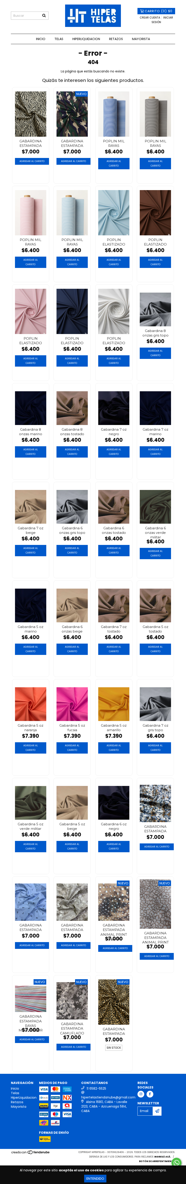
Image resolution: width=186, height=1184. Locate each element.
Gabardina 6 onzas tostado (114, 530)
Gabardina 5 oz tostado (155, 629)
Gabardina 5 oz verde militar (30, 826)
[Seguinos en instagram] (140, 1094)
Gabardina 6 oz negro (114, 826)
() (158, 11)
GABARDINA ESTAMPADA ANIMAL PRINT (155, 937)
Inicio (40, 39)
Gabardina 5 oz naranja (30, 727)
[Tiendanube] (31, 1153)
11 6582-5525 (96, 1088)
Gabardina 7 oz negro (114, 431)
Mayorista (141, 39)
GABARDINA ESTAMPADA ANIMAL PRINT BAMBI (113, 929)
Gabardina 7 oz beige (30, 530)
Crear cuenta (150, 17)
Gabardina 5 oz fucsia (72, 727)
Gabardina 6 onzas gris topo (72, 530)
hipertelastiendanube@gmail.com (108, 1097)
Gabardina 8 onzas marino (30, 431)
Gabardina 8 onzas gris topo (155, 333)
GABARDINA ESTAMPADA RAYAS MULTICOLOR (31, 1020)
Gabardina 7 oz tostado (114, 629)
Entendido (95, 1178)
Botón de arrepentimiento (157, 1161)
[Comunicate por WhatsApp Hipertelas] (176, 1163)
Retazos (116, 39)
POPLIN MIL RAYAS (114, 143)
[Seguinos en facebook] (150, 1094)
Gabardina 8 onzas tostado (72, 431)
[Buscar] (44, 16)
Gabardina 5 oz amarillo (114, 727)
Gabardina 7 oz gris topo (155, 727)
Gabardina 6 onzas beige (72, 629)
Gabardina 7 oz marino (155, 431)
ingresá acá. (162, 1156)
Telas (58, 39)
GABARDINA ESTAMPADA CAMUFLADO (72, 1028)
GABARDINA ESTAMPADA (31, 143)
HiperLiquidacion (86, 39)
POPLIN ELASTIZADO (114, 242)
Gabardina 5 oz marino (30, 629)
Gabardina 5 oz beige (72, 826)
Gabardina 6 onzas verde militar (155, 532)
